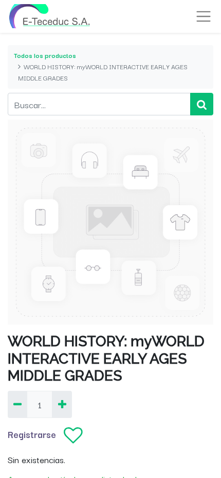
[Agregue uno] (61, 404)
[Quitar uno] (17, 404)
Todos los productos (45, 55)
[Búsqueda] (201, 104)
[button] (73, 436)
